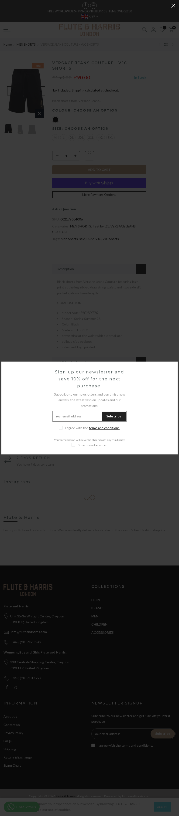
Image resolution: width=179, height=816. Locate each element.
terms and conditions (104, 428)
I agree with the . (92, 428)
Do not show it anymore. (93, 445)
